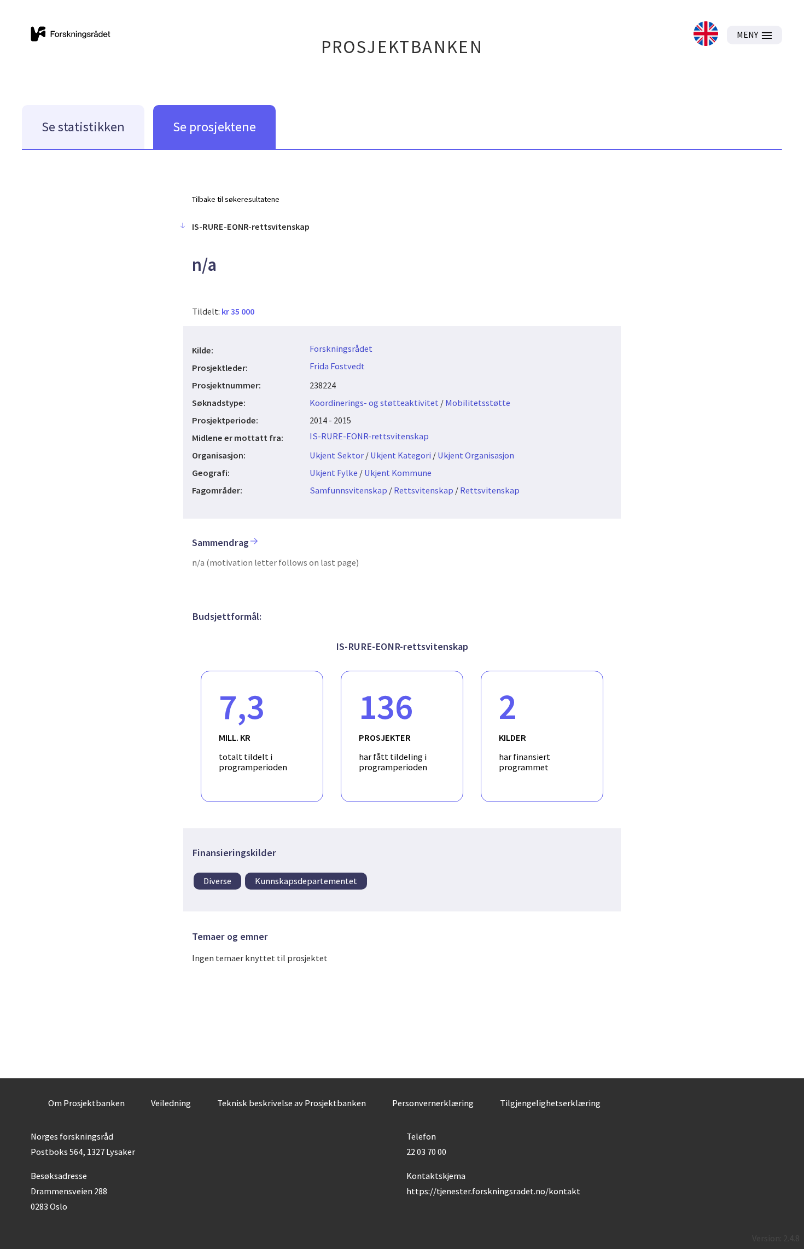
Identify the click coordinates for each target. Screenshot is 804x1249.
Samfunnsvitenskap (348, 490)
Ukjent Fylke (334, 472)
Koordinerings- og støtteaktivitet (374, 402)
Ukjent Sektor (337, 455)
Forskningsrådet (341, 348)
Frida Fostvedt (337, 366)
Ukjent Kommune (398, 472)
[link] (706, 34)
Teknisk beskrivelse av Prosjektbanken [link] (291, 1102)
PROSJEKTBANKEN (402, 47)
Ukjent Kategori (400, 455)
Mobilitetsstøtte (477, 402)
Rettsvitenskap (423, 490)
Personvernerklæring (433, 1102)
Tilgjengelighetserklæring (550, 1102)
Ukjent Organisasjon (476, 455)
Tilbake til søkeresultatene (235, 199)
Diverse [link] (217, 880)
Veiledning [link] (171, 1102)
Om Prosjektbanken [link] (86, 1102)
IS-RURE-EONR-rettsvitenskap (369, 436)
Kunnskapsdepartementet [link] (306, 880)
